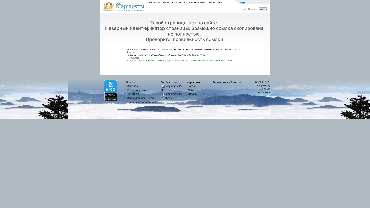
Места (166, 2)
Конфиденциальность (140, 98)
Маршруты (154, 2)
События (176, 2)
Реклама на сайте (138, 90)
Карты (212, 2)
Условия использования (142, 102)
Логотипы (133, 93)
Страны (192, 93)
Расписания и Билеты (195, 2)
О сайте (131, 82)
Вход (242, 2)
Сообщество (168, 82)
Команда (132, 86)
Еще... (221, 2)
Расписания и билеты (226, 82)
